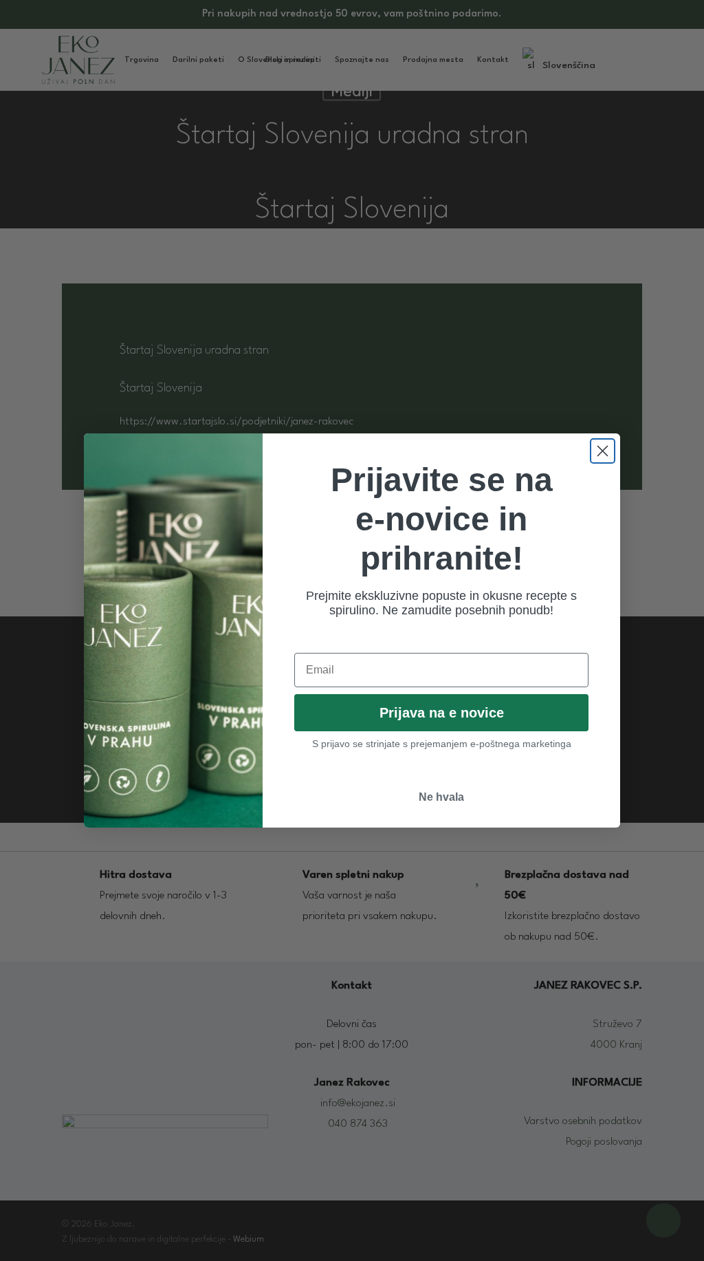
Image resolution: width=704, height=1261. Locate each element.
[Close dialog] (603, 451)
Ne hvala (441, 797)
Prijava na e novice (442, 712)
